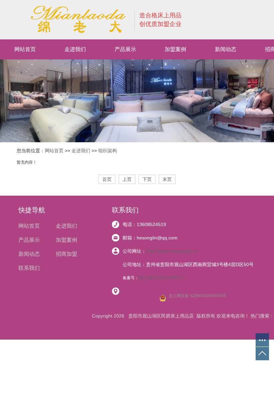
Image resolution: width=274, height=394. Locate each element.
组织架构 (107, 150)
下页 (147, 179)
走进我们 (75, 49)
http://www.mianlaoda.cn (171, 251)
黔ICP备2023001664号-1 (161, 277)
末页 (167, 179)
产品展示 (125, 49)
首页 (107, 179)
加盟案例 (175, 49)
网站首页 (25, 49)
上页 (127, 179)
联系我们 (29, 268)
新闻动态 (225, 49)
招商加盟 (66, 254)
